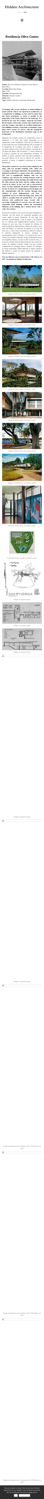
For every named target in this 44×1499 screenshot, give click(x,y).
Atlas (25, 12)
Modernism (31, 100)
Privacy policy (24, 1495)
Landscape (23, 100)
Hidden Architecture (22, 7)
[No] (41, 1492)
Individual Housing (15, 93)
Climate (8, 100)
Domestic (15, 100)
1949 (8, 91)
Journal (19, 12)
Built (8, 98)
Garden (17, 96)
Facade (11, 96)
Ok (16, 1495)
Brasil (11, 89)
